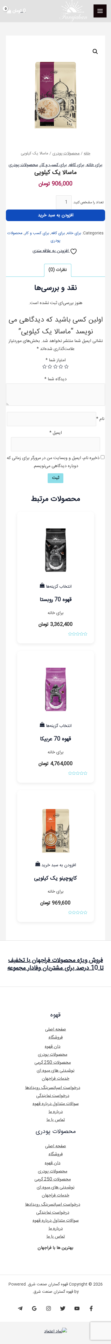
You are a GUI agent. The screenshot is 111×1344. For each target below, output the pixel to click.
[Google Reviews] (34, 1308)
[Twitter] (62, 1308)
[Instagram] (48, 1308)
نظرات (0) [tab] (58, 270)
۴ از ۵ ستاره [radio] (50, 367)
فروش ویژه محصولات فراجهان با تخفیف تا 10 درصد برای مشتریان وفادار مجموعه (55, 964)
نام (100, 419)
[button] (95, 51)
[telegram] (20, 1308)
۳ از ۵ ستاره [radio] (55, 367)
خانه (87, 153)
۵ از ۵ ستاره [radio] (44, 367)
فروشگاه (56, 1037)
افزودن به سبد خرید (55, 215)
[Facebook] (91, 1308)
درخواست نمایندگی (52, 1096)
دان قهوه (52, 1046)
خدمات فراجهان (55, 1078)
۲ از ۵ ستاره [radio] (61, 367)
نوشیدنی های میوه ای (55, 1070)
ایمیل (55, 433)
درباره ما (56, 1112)
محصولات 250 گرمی (52, 1062)
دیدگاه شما (55, 379)
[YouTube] (77, 1308)
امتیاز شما (56, 360)
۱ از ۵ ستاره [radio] (66, 367)
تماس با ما (55, 1120)
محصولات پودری (66, 153)
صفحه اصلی (55, 1029)
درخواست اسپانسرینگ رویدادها (52, 1087)
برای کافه (76, 165)
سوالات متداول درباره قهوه (56, 1104)
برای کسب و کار (53, 165)
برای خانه (94, 165)
